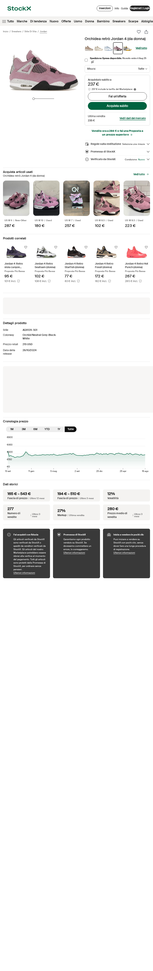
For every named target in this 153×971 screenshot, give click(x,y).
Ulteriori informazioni (29, 572)
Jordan (43, 31)
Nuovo (54, 21)
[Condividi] (146, 32)
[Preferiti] (139, 32)
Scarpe (133, 21)
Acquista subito (117, 106)
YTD (47, 429)
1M (11, 429)
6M (35, 429)
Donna (89, 21)
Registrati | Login (140, 8)
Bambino (103, 21)
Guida (124, 8)
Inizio (5, 31)
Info (116, 9)
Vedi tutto (141, 48)
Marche (22, 21)
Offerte (66, 21)
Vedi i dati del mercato (133, 118)
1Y (59, 429)
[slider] (33, 99)
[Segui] (25, 247)
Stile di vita (30, 31)
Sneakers (119, 21)
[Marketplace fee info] (134, 89)
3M (24, 429)
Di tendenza (38, 21)
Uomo (78, 21)
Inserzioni (104, 8)
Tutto (10, 21)
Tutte (71, 429)
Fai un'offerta (117, 96)
